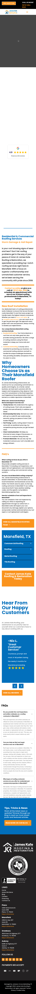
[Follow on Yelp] (10, 959)
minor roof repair (21, 317)
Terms (28, 988)
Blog (3, 894)
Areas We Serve (7, 892)
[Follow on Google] (3, 959)
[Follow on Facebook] (6, 959)
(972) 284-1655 (26, 6)
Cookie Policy (21, 990)
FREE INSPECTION (8, 3)
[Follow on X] (17, 959)
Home (4, 890)
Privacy (13, 990)
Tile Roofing (9, 562)
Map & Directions (8, 914)
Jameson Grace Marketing (21, 984)
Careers (5, 896)
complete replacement (11, 319)
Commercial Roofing (13, 543)
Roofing (7, 549)
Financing (5, 899)
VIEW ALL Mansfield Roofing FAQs (16, 523)
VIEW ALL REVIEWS (11, 693)
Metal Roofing (10, 556)
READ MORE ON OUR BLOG (17, 823)
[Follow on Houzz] (20, 959)
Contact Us (6, 901)
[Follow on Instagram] (13, 959)
